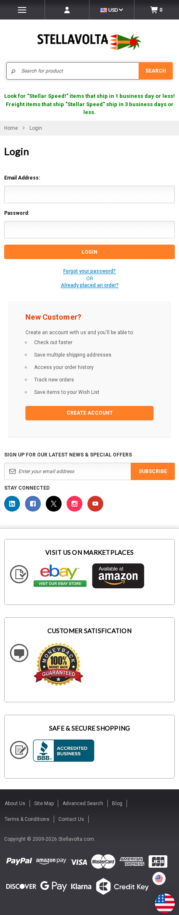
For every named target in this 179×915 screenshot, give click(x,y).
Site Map (44, 803)
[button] (178, 911)
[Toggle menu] (22, 9)
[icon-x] (54, 504)
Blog (117, 803)
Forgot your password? (89, 271)
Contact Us (71, 819)
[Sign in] (67, 9)
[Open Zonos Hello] (161, 899)
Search (155, 71)
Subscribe (153, 471)
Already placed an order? (90, 285)
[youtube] (95, 504)
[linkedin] (12, 504)
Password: (16, 213)
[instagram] (74, 504)
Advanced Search (82, 803)
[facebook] (33, 504)
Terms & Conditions (27, 819)
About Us (15, 803)
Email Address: (22, 178)
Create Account (90, 413)
